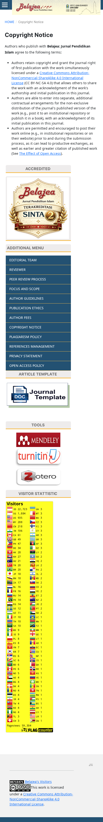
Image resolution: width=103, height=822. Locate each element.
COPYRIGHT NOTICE (25, 327)
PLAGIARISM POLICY (25, 336)
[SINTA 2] (38, 208)
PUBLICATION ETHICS (26, 308)
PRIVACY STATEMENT (25, 356)
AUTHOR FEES (20, 317)
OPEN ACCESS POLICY (26, 365)
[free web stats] (17, 781)
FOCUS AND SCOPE (24, 288)
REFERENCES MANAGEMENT (32, 346)
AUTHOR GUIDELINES (26, 298)
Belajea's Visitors (38, 781)
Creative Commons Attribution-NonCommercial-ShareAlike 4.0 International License (50, 78)
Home (9, 22)
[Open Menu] (5, 5)
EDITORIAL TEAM (23, 260)
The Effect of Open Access (40, 153)
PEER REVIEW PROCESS (27, 279)
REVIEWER (17, 269)
